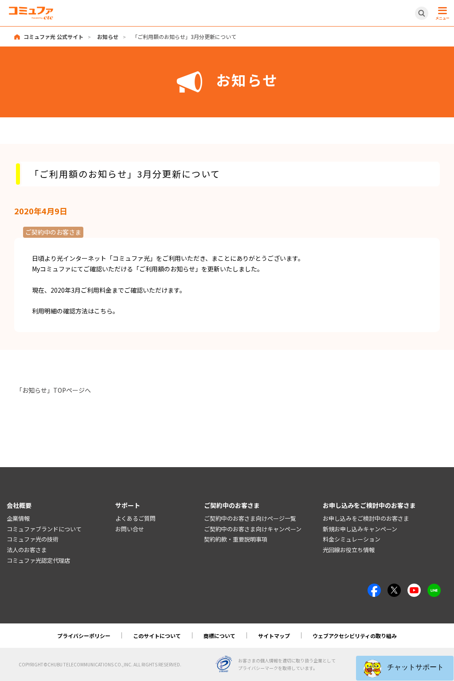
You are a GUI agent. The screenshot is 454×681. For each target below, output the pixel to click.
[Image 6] (434, 588)
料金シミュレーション (351, 539)
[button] (405, 668)
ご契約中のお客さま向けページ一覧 (250, 518)
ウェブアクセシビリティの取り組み (355, 635)
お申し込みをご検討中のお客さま (366, 518)
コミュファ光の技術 (33, 539)
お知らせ (107, 36)
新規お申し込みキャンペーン (360, 529)
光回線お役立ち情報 (349, 550)
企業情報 (18, 518)
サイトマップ (274, 635)
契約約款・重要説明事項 (235, 539)
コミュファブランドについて (44, 529)
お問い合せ (129, 529)
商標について (219, 635)
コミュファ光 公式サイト (53, 36)
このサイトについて (157, 635)
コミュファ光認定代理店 (38, 560)
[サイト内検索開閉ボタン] (421, 13)
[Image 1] (374, 588)
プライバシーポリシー (83, 635)
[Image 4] (414, 588)
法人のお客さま (27, 550)
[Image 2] (394, 588)
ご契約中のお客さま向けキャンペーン (252, 529)
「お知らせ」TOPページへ (53, 390)
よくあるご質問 (135, 518)
